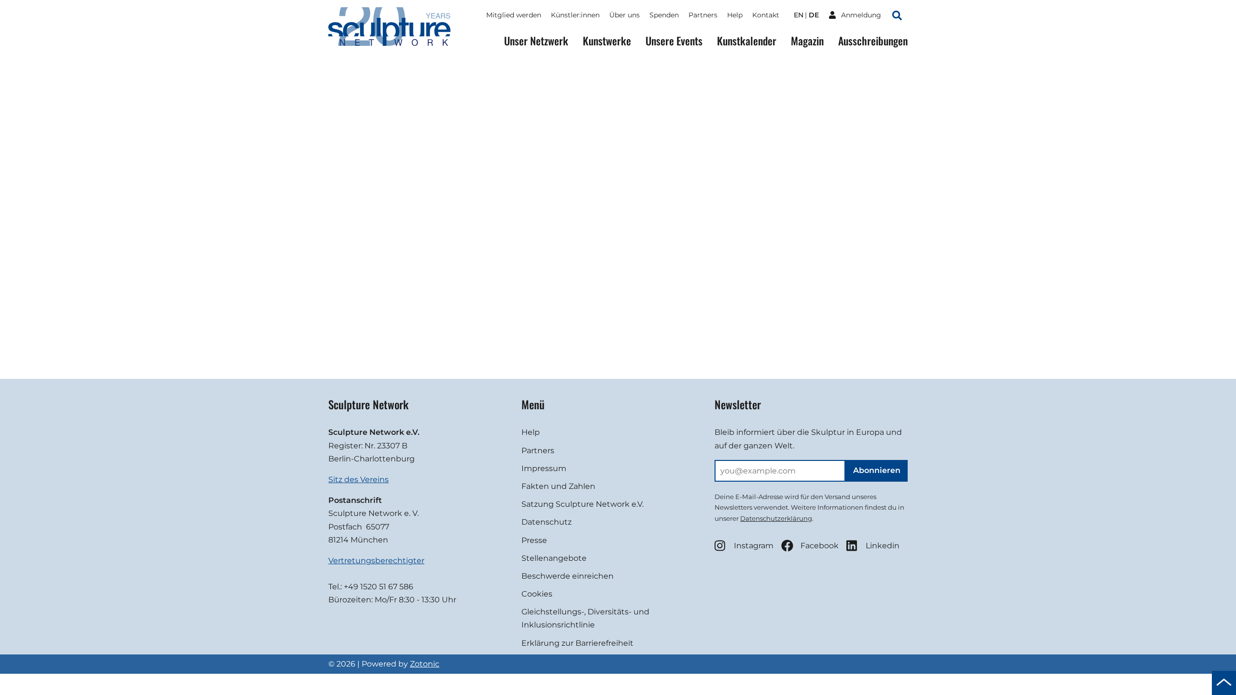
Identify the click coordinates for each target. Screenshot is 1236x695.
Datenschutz (546, 522)
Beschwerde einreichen (567, 576)
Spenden (664, 15)
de (814, 15)
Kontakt (765, 15)
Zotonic (424, 663)
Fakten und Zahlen (558, 486)
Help (735, 15)
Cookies (536, 593)
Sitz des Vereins (358, 479)
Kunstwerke (607, 40)
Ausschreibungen (873, 40)
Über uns (624, 15)
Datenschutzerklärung (776, 518)
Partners (702, 15)
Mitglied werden (513, 15)
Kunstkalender (746, 40)
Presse (534, 540)
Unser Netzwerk (536, 40)
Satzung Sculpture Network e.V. (582, 504)
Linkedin (882, 545)
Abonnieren (876, 470)
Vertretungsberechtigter (376, 560)
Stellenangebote (554, 558)
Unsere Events (674, 40)
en (798, 15)
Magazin (807, 40)
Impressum (543, 468)
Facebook (820, 545)
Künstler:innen (575, 15)
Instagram (753, 545)
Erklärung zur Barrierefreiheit (577, 643)
